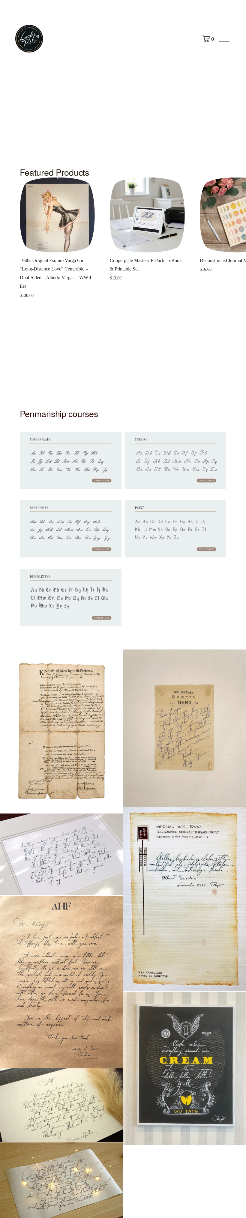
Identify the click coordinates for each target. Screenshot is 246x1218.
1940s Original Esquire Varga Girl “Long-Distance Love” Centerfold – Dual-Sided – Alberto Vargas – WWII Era (55, 273)
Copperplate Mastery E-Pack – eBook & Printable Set (146, 265)
